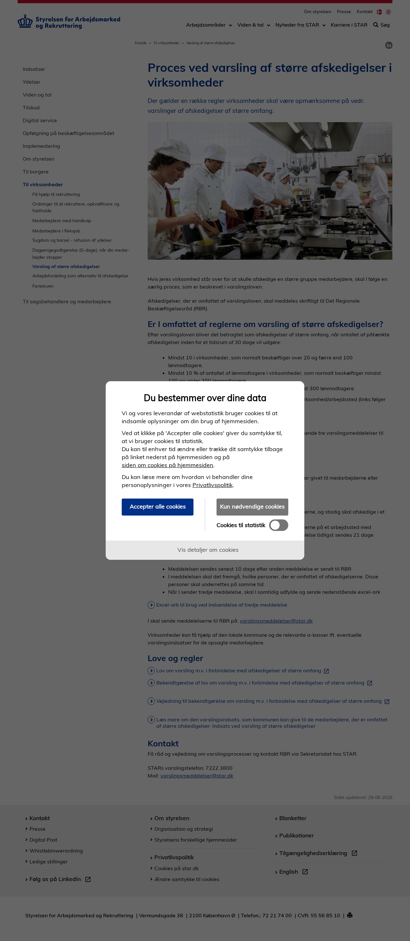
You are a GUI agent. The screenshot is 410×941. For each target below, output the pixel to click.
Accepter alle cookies (158, 506)
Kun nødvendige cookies (252, 506)
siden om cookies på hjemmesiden (167, 465)
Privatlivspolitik (213, 485)
